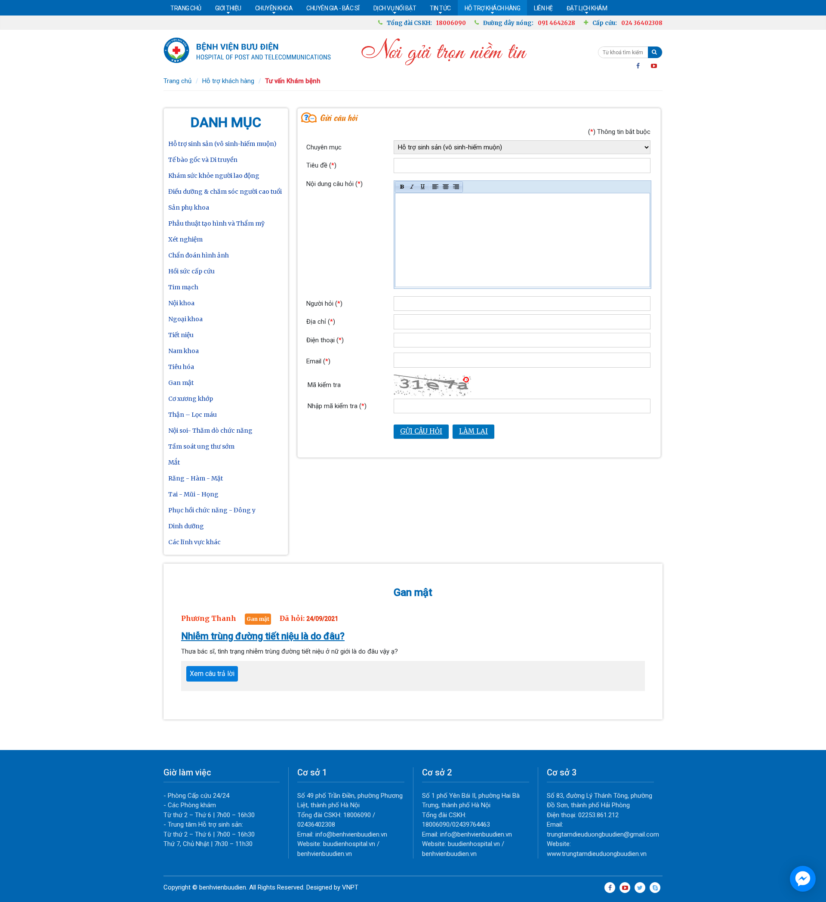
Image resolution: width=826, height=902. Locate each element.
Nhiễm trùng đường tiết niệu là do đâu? (263, 636)
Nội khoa (181, 303)
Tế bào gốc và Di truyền (202, 160)
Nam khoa (183, 351)
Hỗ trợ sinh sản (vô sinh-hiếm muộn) (222, 144)
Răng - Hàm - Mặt (195, 478)
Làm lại (473, 431)
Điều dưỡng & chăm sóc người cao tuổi (225, 191)
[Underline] (422, 187)
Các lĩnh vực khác (194, 542)
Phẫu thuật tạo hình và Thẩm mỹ (216, 223)
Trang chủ (177, 81)
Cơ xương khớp (190, 399)
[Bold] (402, 187)
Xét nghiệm (185, 239)
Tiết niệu (181, 335)
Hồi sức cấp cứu (191, 271)
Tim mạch (183, 287)
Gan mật (181, 383)
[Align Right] (456, 187)
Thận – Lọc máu (192, 414)
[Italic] (412, 187)
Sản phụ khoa (188, 207)
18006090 (451, 23)
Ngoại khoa (185, 319)
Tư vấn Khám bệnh (293, 81)
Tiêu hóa (181, 367)
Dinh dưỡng (186, 526)
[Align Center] (446, 187)
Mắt (174, 462)
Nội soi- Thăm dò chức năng (210, 430)
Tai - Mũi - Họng (193, 494)
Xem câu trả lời (212, 674)
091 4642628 (556, 23)
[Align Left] (435, 187)
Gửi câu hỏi (421, 431)
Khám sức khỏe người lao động (213, 176)
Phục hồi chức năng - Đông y (212, 510)
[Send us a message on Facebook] (803, 879)
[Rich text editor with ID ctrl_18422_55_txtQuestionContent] (522, 240)
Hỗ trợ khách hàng (228, 81)
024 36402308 (642, 23)
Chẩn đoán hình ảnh (198, 255)
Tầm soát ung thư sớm (201, 446)
